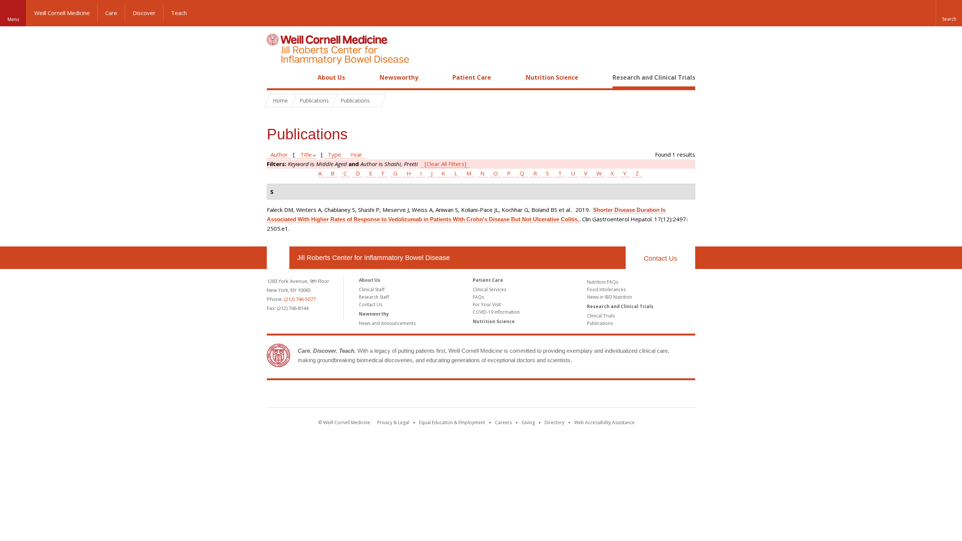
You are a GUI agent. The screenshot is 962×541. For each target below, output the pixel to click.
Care (111, 13)
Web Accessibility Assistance (604, 422)
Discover (144, 13)
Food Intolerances (606, 289)
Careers (503, 422)
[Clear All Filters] (445, 164)
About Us (331, 77)
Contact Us (660, 258)
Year (356, 154)
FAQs (478, 297)
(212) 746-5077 (300, 299)
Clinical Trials (601, 316)
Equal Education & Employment (452, 422)
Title (306, 154)
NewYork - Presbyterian (544, 395)
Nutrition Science (552, 77)
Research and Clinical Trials (654, 77)
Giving (528, 422)
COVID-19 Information (496, 312)
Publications (600, 323)
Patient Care (471, 77)
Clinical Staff (371, 289)
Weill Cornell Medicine (62, 13)
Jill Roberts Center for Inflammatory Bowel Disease (373, 257)
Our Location (278, 257)
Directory (554, 422)
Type (334, 154)
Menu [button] (13, 19)
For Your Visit (487, 304)
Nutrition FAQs (602, 282)
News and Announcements (387, 323)
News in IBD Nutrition (609, 297)
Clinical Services (489, 289)
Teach (179, 13)
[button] (949, 13)
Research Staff (374, 297)
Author (279, 154)
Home (275, 77)
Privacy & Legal (393, 422)
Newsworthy (399, 77)
